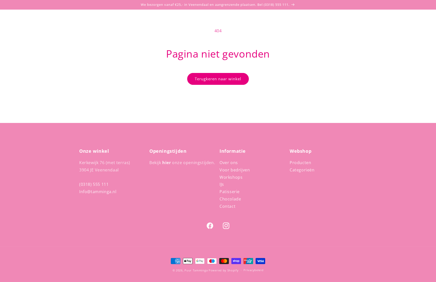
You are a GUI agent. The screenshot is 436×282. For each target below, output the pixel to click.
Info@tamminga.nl (98, 191)
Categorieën (302, 170)
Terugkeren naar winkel (218, 78)
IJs (222, 184)
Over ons (229, 162)
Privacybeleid (253, 270)
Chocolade (230, 199)
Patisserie (230, 191)
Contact (227, 206)
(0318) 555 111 (93, 184)
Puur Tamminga (196, 270)
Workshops (231, 177)
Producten (300, 162)
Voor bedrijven (235, 170)
